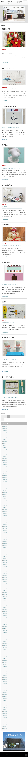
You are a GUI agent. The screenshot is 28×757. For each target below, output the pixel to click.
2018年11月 (5, 624)
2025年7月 (5, 454)
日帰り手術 (14, 359)
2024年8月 (5, 477)
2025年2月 (5, 464)
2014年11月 (5, 726)
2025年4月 (5, 460)
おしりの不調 (14, 245)
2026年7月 (5, 428)
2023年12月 (5, 494)
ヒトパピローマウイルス (10, 168)
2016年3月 (5, 692)
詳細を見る (5, 62)
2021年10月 (5, 549)
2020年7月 (5, 581)
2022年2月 (5, 541)
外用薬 (11, 397)
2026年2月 (5, 439)
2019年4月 (5, 613)
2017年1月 (5, 671)
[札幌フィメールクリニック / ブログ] (6, 2)
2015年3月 (5, 717)
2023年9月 (5, 500)
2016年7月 (5, 683)
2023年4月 (5, 511)
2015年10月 (5, 702)
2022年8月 (5, 528)
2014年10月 (5, 728)
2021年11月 (5, 547)
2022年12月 (5, 520)
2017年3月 (5, 666)
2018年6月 (5, 634)
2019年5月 (5, 611)
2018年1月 (5, 645)
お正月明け (5, 224)
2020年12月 (5, 571)
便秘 (20, 245)
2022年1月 (5, 543)
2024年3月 (5, 488)
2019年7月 (5, 607)
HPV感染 (4, 168)
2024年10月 (5, 473)
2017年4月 (5, 664)
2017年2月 (5, 668)
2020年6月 (5, 583)
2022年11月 (5, 522)
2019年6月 (5, 609)
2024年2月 (5, 490)
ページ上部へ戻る (26, 755)
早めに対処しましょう (9, 68)
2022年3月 (5, 539)
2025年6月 (5, 456)
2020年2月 (5, 592)
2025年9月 (5, 449)
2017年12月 (5, 647)
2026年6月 (5, 430)
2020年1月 (5, 594)
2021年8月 (5, 554)
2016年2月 (5, 694)
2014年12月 (5, 724)
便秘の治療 (13, 127)
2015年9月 (5, 705)
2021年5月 (5, 560)
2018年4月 (5, 639)
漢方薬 (4, 302)
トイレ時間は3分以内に (9, 106)
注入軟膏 (14, 284)
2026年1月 (5, 441)
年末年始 (10, 88)
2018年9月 (5, 628)
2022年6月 (5, 532)
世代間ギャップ (7, 262)
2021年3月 (5, 564)
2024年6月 (5, 481)
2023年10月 (5, 498)
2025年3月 (5, 462)
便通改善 (17, 127)
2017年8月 (5, 656)
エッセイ (4, 127)
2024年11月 (5, 471)
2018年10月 (5, 626)
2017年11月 (5, 649)
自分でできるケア (21, 88)
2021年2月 (5, 566)
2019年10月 (5, 600)
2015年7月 (5, 709)
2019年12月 (5, 596)
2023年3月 (5, 513)
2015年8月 (5, 707)
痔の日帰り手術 (7, 185)
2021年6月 (5, 558)
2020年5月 (5, 585)
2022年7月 (5, 530)
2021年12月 (5, 545)
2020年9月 (5, 577)
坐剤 (9, 397)
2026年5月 (5, 432)
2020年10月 (5, 575)
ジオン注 (10, 359)
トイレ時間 (9, 127)
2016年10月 (5, 677)
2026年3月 (5, 437)
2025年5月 (5, 458)
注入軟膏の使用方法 (8, 377)
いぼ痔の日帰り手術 (8, 337)
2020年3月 (5, 590)
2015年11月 (5, 700)
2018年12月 (5, 622)
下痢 (18, 245)
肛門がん (5, 145)
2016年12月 (5, 673)
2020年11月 (5, 573)
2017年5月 (5, 662)
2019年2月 (5, 617)
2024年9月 (5, 475)
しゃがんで (10, 284)
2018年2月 (5, 643)
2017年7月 (5, 658)
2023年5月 (5, 509)
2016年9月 (5, 679)
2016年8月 (5, 681)
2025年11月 (5, 445)
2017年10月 (5, 651)
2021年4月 (5, 562)
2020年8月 (5, 579)
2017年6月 (5, 660)
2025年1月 (5, 466)
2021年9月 (5, 551)
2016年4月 (5, 690)
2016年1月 (5, 696)
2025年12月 (5, 443)
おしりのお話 (4, 88)
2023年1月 (5, 517)
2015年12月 (5, 698)
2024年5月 (5, 483)
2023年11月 (5, 496)
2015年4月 (5, 715)
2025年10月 (5, 447)
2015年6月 (5, 711)
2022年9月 (5, 526)
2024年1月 (5, 492)
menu (25, 1)
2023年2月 (5, 515)
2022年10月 (5, 524)
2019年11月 (5, 598)
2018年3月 (5, 641)
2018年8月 (5, 630)
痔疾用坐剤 (15, 88)
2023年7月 (5, 505)
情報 (3, 322)
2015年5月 (5, 713)
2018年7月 (5, 632)
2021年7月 (5, 556)
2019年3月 (5, 615)
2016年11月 (5, 675)
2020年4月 (5, 588)
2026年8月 (5, 426)
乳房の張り (7, 322)
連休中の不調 (6, 29)
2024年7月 (5, 479)
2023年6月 (5, 507)
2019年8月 (5, 605)
